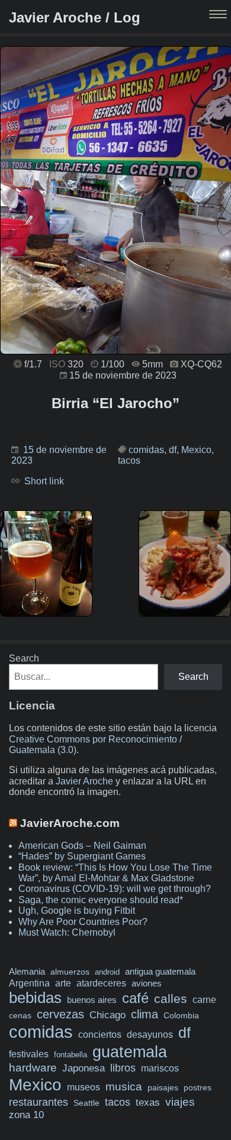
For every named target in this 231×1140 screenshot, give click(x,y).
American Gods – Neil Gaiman (82, 846)
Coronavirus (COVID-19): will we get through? (114, 889)
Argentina (29, 983)
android (107, 972)
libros (123, 1068)
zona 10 (26, 1115)
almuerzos (69, 971)
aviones (146, 983)
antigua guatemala (160, 971)
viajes (180, 1101)
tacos (129, 460)
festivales (29, 1053)
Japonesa (83, 1068)
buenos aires (92, 1000)
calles (170, 998)
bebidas (35, 997)
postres (197, 1087)
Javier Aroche (84, 781)
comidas (146, 450)
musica (123, 1086)
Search (24, 658)
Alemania (27, 971)
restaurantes (38, 1102)
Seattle (86, 1103)
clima (144, 1014)
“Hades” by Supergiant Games (82, 856)
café (135, 998)
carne (204, 999)
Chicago (107, 1015)
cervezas (60, 1014)
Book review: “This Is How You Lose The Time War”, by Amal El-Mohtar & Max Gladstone (115, 872)
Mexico (196, 450)
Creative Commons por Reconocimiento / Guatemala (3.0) (95, 744)
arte (63, 983)
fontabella (70, 1054)
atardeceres (101, 983)
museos (83, 1087)
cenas (20, 1015)
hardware (33, 1067)
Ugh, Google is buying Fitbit (76, 911)
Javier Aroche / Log (74, 17)
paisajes (162, 1087)
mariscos (160, 1068)
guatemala (129, 1052)
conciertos (99, 1034)
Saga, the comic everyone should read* (100, 900)
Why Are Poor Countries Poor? (82, 922)
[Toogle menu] (219, 15)
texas (148, 1102)
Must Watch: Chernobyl (67, 932)
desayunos (150, 1035)
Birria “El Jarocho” (115, 403)
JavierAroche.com (70, 823)
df (173, 450)
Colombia (181, 1015)
